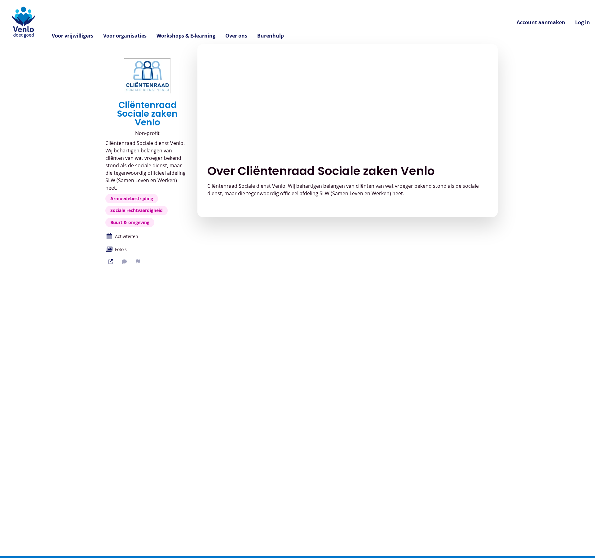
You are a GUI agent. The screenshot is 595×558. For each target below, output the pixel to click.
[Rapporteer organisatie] (138, 261)
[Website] (110, 261)
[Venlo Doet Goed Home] (23, 22)
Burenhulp (270, 36)
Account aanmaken (541, 22)
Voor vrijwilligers (72, 36)
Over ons (236, 36)
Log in (582, 22)
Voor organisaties (125, 36)
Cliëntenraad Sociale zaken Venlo (147, 114)
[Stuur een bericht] (124, 261)
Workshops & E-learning (185, 36)
